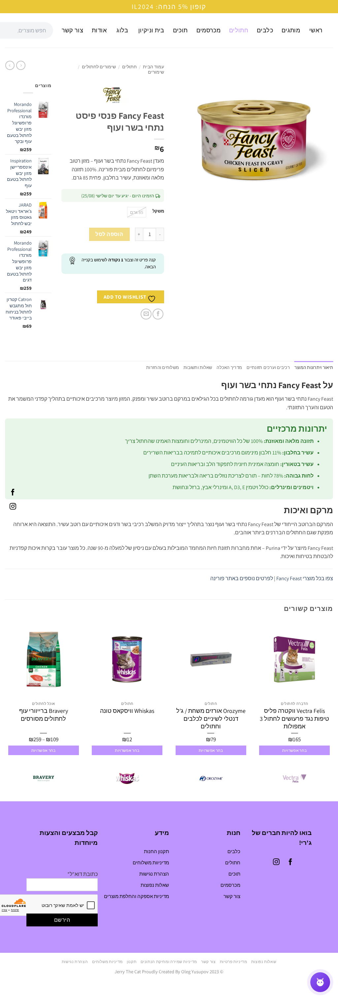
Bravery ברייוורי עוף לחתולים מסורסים (43, 714)
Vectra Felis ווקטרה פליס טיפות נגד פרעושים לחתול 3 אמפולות (294, 718)
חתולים (238, 30)
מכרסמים (208, 30)
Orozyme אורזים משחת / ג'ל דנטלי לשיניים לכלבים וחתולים (211, 718)
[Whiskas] (127, 778)
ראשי (315, 30)
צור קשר (72, 30)
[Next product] (20, 65)
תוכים (180, 30)
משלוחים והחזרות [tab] (162, 367)
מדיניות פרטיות (233, 961)
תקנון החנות (156, 851)
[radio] (136, 212)
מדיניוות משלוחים (151, 862)
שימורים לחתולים (99, 67)
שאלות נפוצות (155, 885)
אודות (99, 30)
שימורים (156, 72)
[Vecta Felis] (294, 778)
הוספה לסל (109, 234)
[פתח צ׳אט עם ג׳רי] (320, 982)
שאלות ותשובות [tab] (198, 367)
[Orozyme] (210, 778)
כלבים (265, 30)
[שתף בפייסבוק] (157, 314)
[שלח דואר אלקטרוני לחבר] (146, 314)
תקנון (131, 961)
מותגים (291, 30)
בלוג (122, 30)
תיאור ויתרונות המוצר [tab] (313, 367)
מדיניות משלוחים (107, 961)
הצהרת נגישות (154, 874)
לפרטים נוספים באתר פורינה (241, 578)
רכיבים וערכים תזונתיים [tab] (268, 367)
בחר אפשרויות (294, 750)
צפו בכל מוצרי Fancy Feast (304, 578)
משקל (158, 211)
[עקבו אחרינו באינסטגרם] (13, 507)
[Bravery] (43, 778)
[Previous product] (10, 65)
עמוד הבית (153, 67)
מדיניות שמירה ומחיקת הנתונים (169, 961)
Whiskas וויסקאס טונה (127, 711)
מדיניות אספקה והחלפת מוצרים (136, 896)
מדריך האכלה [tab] (229, 367)
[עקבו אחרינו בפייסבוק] (13, 492)
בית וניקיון (151, 30)
